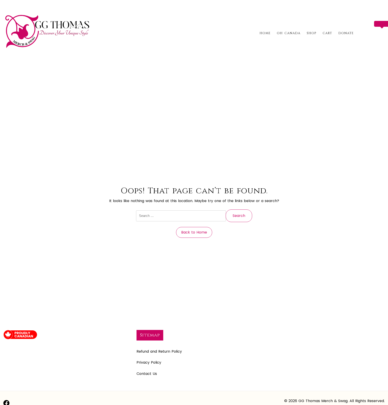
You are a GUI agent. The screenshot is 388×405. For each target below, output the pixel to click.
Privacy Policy (149, 362)
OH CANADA (288, 33)
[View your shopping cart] (383, 33)
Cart (327, 33)
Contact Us (147, 373)
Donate (346, 33)
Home (265, 33)
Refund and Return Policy (159, 351)
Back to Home (194, 232)
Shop (311, 33)
